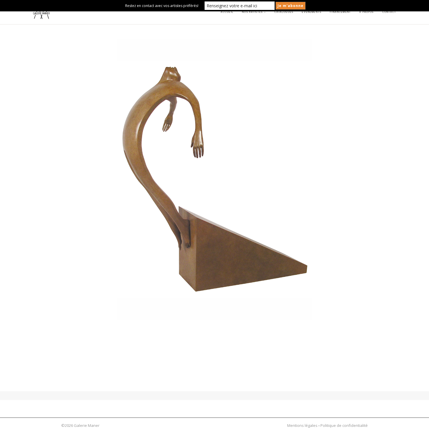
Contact (389, 12)
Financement (340, 12)
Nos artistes (254, 12)
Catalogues (283, 12)
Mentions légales (302, 425)
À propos (366, 12)
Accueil (227, 12)
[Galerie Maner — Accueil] (41, 12)
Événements (311, 12)
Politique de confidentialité (344, 425)
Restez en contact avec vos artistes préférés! (161, 5)
